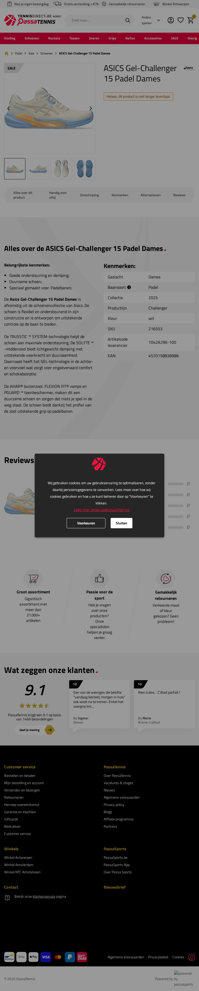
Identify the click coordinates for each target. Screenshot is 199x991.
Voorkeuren (86, 523)
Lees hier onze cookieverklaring (101, 510)
